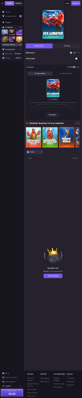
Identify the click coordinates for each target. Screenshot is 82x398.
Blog (7, 373)
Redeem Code (59, 384)
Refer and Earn (11, 377)
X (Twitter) (71, 378)
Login (67, 3)
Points (13, 58)
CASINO (9, 3)
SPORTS (18, 3)
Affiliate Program (57, 379)
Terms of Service (30, 379)
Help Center (44, 382)
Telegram (70, 382)
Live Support (10, 382)
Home (7, 12)
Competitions (13, 16)
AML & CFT (31, 396)
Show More (52, 115)
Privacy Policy (32, 393)
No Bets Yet (53, 268)
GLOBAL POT (12, 391)
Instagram (70, 385)
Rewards (13, 54)
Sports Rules (31, 389)
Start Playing (53, 276)
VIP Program (58, 387)
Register (75, 3)
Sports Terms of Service (33, 385)
